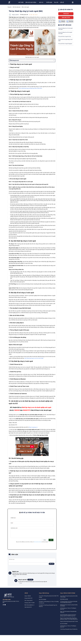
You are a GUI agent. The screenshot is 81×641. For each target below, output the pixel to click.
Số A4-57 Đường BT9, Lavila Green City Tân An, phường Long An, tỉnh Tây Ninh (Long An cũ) (68, 615)
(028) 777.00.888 (31, 602)
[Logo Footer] (9, 595)
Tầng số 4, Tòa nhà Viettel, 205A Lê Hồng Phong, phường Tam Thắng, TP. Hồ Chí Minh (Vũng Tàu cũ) (69, 619)
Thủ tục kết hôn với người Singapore (65, 43)
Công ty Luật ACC (15, 14)
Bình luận (52, 563)
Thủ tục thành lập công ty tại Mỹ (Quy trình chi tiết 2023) (30, 88)
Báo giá (63, 21)
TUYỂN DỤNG (49, 2)
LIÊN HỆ (62, 2)
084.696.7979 (66, 17)
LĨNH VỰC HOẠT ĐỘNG (30, 2)
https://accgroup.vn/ (33, 427)
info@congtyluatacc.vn (30, 604)
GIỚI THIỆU (21, 2)
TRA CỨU (56, 2)
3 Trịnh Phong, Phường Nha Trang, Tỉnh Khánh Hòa (68, 629)
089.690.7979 (29, 607)
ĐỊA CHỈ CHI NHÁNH (42, 599)
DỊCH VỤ (41, 2)
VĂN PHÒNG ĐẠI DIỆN (64, 599)
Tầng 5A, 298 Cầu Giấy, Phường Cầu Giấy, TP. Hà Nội (69, 621)
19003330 (66, 14)
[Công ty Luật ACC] (9, 2)
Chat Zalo (71, 21)
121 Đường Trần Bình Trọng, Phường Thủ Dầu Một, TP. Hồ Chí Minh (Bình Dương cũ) (68, 602)
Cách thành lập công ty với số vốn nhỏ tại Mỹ (33, 358)
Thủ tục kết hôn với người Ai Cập (64, 36)
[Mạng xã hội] (3, 605)
